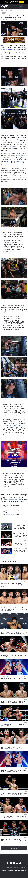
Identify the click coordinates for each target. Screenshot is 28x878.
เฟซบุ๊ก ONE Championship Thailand (12, 507)
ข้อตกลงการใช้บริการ (20, 870)
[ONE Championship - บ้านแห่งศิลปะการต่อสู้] (4, 6)
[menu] (25, 6)
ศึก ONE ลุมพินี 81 (20, 161)
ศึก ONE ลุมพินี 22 (14, 142)
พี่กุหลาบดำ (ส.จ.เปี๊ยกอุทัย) (13, 425)
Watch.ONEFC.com (7, 514)
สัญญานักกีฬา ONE (16, 146)
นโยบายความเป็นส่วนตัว (8, 870)
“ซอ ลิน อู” (5, 161)
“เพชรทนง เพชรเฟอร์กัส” (7, 49)
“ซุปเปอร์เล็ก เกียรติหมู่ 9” (13, 139)
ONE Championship (10, 510)
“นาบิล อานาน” (5, 45)
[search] (21, 6)
